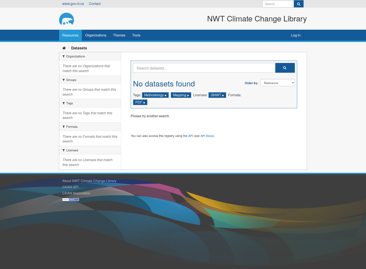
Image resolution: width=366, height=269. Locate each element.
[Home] (64, 47)
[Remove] (165, 95)
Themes (119, 35)
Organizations (95, 35)
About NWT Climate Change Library (89, 180)
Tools (136, 35)
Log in (296, 35)
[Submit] (299, 3)
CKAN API (70, 186)
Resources (70, 35)
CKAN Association (76, 193)
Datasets (79, 48)
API (190, 136)
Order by (251, 83)
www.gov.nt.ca (73, 3)
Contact (95, 3)
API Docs (207, 136)
